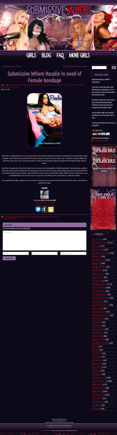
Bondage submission (99, 267)
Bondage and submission (100, 253)
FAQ (60, 55)
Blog (46, 55)
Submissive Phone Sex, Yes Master (13, 66)
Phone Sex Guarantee (62, 427)
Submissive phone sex (99, 381)
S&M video (95, 350)
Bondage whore (25, 85)
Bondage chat (96, 256)
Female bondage (54, 85)
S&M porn (95, 346)
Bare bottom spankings (14, 85)
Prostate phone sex (98, 339)
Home (50, 427)
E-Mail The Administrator (46, 430)
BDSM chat (95, 246)
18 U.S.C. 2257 (55, 427)
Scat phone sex (97, 353)
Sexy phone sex (97, 364)
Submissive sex (5, 87)
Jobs (69, 427)
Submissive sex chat (98, 388)
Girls (31, 55)
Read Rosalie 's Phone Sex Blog (44, 205)
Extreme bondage (98, 301)
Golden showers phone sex (101, 315)
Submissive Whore (14, 87)
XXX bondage (96, 409)
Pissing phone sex (98, 332)
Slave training (96, 367)
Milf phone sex (97, 325)
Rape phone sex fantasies (100, 343)
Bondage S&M (96, 263)
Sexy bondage (72, 85)
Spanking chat (96, 374)
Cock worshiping (33, 85)
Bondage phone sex (98, 260)
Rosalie (5, 85)
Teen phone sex (97, 398)
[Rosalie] (44, 194)
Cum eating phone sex (99, 284)
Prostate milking (97, 336)
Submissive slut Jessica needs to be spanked (74, 66)
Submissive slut (97, 391)
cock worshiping (33, 217)
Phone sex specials (64, 85)
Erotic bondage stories (44, 85)
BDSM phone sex (97, 249)
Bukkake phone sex (98, 274)
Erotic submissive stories (100, 298)
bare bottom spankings (11, 217)
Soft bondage (80, 85)
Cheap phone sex (97, 277)
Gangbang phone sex (99, 312)
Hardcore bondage (98, 319)
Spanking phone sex (98, 377)
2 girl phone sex (97, 239)
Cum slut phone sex (98, 287)
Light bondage (97, 322)
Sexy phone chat (97, 360)
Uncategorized (97, 405)
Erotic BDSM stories (98, 291)
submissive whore (12, 218)
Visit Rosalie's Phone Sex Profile (44, 203)
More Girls (79, 55)
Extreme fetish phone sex (100, 305)
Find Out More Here (99, 140)
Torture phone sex (98, 402)
